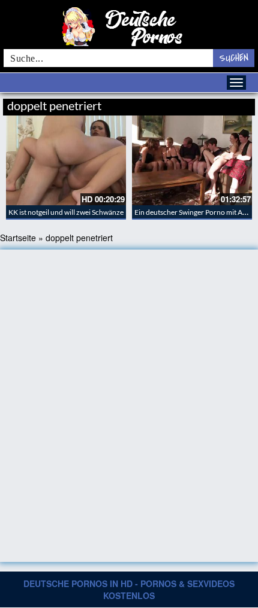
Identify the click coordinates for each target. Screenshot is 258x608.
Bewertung (232, 104)
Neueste (158, 104)
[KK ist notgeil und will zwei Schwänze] (66, 160)
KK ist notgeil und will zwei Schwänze (66, 212)
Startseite (18, 238)
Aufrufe (193, 104)
